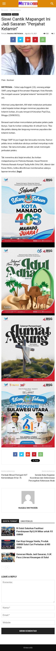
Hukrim (15, 14)
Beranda (4, 10)
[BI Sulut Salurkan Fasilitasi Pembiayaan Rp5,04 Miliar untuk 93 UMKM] (8, 531)
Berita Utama (16, 10)
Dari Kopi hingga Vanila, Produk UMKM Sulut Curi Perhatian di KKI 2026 (33, 544)
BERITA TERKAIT (10, 521)
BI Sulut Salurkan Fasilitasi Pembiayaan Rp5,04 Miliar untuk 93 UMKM (34, 531)
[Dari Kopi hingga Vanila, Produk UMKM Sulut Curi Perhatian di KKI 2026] (8, 544)
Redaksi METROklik (15, 33)
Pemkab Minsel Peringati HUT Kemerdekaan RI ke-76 (14, 476)
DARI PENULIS (27, 521)
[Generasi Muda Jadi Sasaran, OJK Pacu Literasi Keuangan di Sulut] (8, 557)
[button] (52, 3)
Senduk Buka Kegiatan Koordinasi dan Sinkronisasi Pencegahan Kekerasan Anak (42, 478)
